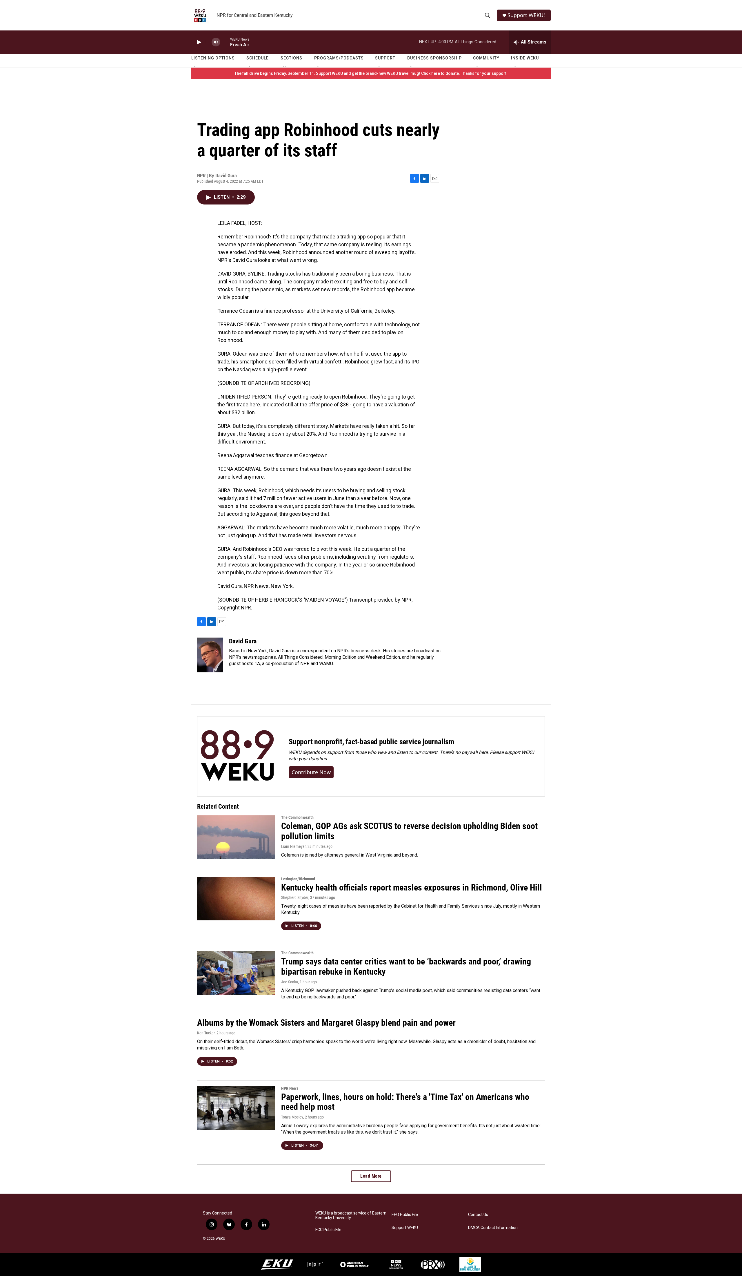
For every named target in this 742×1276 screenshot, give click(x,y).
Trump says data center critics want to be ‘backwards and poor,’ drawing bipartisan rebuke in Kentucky (406, 966)
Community (486, 58)
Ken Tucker (206, 1033)
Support (385, 58)
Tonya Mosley (292, 1117)
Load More (371, 1176)
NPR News (289, 1088)
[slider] (225, 42)
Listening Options (213, 58)
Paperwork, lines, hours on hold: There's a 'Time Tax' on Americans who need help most (405, 1102)
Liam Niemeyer (293, 846)
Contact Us (478, 1214)
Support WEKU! (526, 15)
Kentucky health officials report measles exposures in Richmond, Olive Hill (411, 887)
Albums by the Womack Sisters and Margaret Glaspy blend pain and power (326, 1023)
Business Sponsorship (434, 58)
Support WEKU (405, 1228)
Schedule (257, 58)
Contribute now (311, 772)
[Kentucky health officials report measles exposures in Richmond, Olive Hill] (236, 898)
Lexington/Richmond (298, 879)
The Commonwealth (297, 817)
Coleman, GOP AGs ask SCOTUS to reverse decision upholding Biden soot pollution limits (409, 831)
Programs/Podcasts (339, 58)
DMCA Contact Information (493, 1228)
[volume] (216, 42)
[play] (198, 42)
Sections (291, 58)
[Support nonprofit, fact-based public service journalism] (237, 756)
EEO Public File (405, 1214)
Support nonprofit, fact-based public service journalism (371, 741)
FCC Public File (328, 1230)
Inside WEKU (525, 58)
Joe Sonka (289, 982)
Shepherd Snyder (294, 897)
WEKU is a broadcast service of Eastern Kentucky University (350, 1215)
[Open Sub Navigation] (195, 67)
